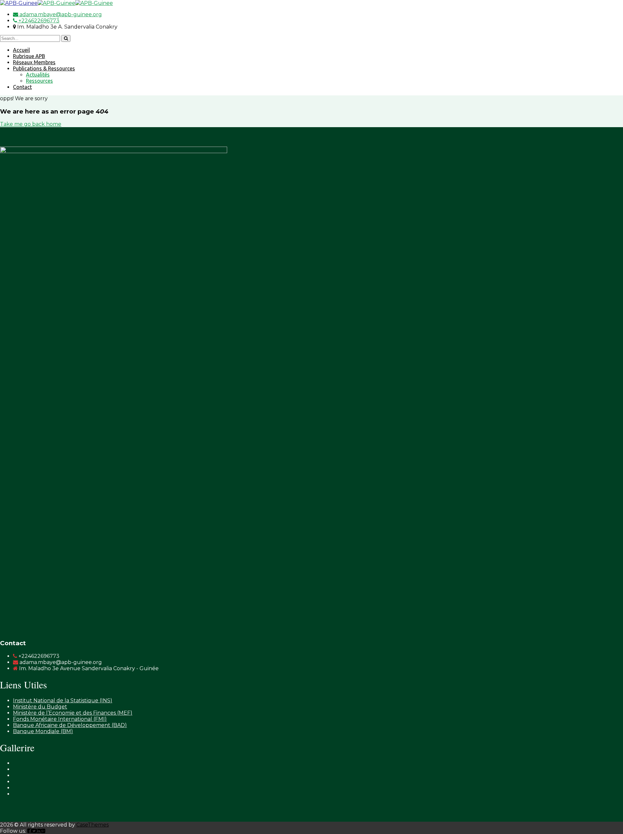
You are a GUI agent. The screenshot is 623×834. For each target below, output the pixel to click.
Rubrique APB (29, 56)
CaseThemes (92, 825)
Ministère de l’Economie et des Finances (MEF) (72, 713)
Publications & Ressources (44, 68)
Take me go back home (30, 124)
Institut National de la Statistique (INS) (62, 700)
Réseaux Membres (34, 62)
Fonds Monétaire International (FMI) (60, 719)
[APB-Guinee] (19, 3)
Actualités (38, 75)
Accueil (21, 50)
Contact (22, 87)
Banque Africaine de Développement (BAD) (70, 725)
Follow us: (13, 831)
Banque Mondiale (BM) (43, 731)
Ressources (39, 81)
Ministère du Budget (40, 707)
